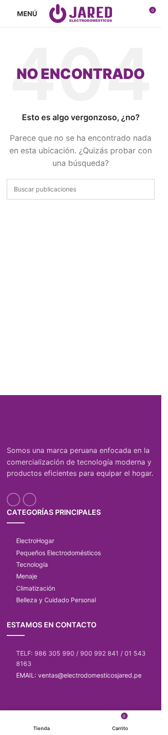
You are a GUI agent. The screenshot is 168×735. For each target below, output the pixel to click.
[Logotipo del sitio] (80, 12)
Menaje (26, 576)
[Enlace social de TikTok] (29, 499)
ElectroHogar (35, 540)
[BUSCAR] (144, 189)
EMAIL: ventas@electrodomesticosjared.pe (79, 675)
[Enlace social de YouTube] (13, 499)
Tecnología (32, 564)
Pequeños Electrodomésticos (58, 553)
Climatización (35, 588)
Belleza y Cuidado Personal (56, 600)
